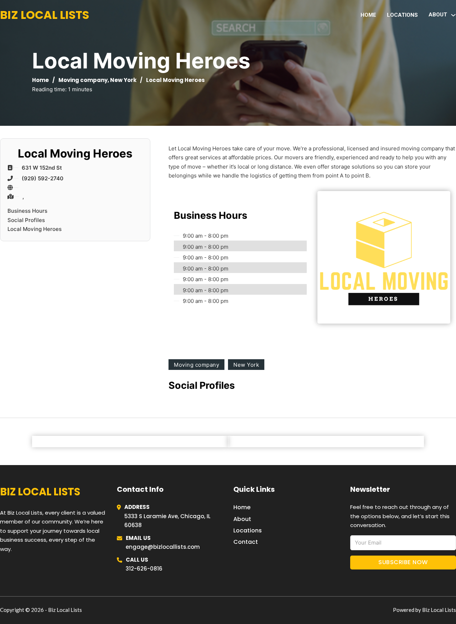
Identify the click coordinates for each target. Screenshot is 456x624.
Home (368, 15)
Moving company (83, 80)
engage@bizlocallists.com (163, 547)
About (242, 519)
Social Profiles (26, 220)
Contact (245, 542)
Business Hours (27, 210)
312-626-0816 (144, 568)
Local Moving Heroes (34, 229)
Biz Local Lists (44, 15)
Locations (402, 15)
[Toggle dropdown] (453, 15)
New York (123, 80)
